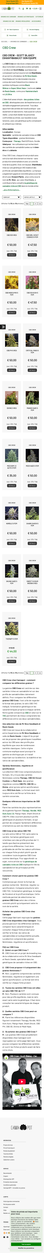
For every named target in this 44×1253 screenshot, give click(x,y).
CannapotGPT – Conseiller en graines (14, 1188)
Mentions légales (8, 1156)
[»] (40, 203)
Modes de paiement (9, 1151)
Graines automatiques (26, 16)
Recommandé (7, 1173)
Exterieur (39, 16)
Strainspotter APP (8, 1179)
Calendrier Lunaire (8, 1159)
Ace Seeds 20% (27, 1)
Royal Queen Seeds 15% (30, 3)
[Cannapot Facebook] (7, 1237)
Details (12, 255)
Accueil (4, 41)
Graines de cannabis (8, 16)
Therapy (17, 141)
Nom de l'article (29, 197)
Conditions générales (9, 1185)
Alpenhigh (6, 1226)
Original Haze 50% (12, 3)
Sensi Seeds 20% (12, 1)
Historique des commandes (11, 1201)
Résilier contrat (7, 1213)
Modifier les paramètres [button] (26, 1248)
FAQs (4, 1210)
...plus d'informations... (11, 190)
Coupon (5, 1176)
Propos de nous (8, 1145)
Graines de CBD (8, 21)
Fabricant (6, 197)
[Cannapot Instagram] (4, 1237)
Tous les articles (8, 1153)
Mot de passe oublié (9, 1204)
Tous (27, 203)
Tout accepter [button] (26, 1244)
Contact (5, 1207)
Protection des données (10, 1182)
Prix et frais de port (9, 1148)
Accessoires (36, 21)
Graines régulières (23, 21)
